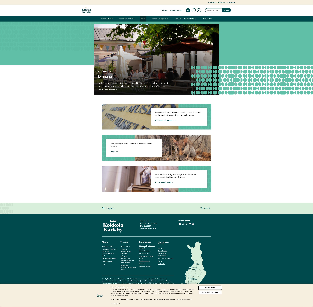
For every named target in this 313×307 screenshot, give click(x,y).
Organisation (162, 251)
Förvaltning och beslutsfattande (185, 18)
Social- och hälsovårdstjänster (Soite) (108, 253)
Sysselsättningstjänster (109, 258)
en (199, 11)
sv (188, 11)
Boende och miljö (107, 18)
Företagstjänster (107, 261)
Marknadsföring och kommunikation (127, 261)
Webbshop (211, 2)
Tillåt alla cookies (210, 287)
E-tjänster (164, 10)
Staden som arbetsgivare (162, 254)
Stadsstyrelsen (144, 253)
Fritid (143, 18)
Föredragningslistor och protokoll (147, 247)
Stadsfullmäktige (144, 251)
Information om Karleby (166, 258)
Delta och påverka (145, 266)
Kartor (160, 261)
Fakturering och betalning (125, 252)
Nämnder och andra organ (146, 257)
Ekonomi (142, 264)
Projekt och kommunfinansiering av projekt (128, 267)
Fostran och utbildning (126, 18)
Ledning (160, 248)
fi (194, 11)
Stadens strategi (144, 261)
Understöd (161, 264)
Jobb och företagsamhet (160, 18)
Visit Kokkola (221, 2)
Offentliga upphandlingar (125, 257)
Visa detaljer (114, 303)
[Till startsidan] (86, 10)
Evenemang (231, 2)
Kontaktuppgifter (176, 10)
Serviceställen (125, 246)
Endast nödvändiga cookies (210, 292)
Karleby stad (207, 18)
